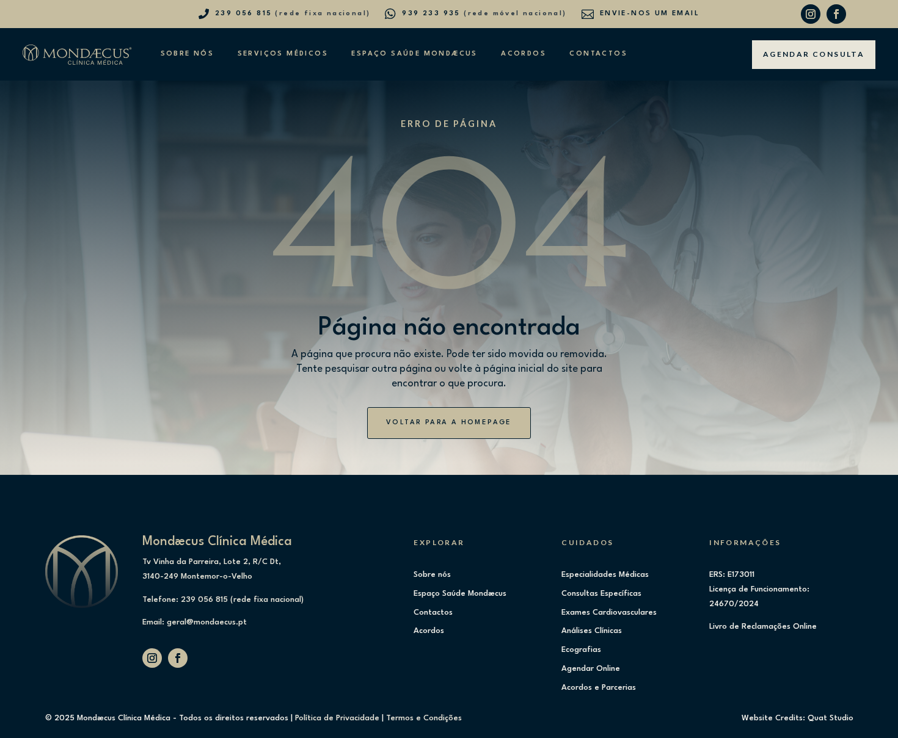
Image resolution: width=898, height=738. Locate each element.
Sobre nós (187, 54)
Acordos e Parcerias (598, 688)
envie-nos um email (649, 13)
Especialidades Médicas (605, 575)
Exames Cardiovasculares (609, 613)
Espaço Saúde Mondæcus (414, 54)
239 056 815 (243, 13)
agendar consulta (813, 54)
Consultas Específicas (601, 594)
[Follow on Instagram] (810, 14)
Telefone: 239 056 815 (185, 600)
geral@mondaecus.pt (207, 622)
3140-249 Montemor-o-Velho (197, 577)
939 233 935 (431, 13)
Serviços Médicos (283, 54)
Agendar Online (590, 669)
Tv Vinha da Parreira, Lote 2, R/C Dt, (211, 562)
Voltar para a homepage (449, 422)
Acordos (523, 54)
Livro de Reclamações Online (763, 627)
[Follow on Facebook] (836, 14)
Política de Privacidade (337, 718)
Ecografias (581, 650)
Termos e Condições (424, 718)
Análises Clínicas (591, 631)
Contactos (598, 54)
